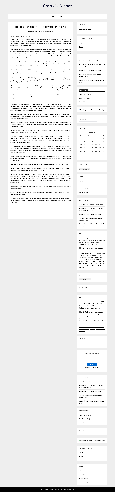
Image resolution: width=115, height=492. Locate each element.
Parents (80, 255)
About (53, 16)
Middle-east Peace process (99, 253)
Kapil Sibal (97, 248)
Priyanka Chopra (82, 257)
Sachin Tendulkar (92, 259)
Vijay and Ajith (82, 267)
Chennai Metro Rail (88, 242)
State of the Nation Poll (87, 261)
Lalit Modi (101, 248)
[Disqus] (40, 243)
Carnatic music (98, 240)
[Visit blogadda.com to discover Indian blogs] (92, 110)
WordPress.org (83, 192)
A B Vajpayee (81, 238)
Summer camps (95, 261)
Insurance (91, 248)
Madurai (87, 251)
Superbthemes (70, 489)
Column (82, 244)
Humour (83, 248)
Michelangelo (90, 253)
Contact (61, 16)
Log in (81, 181)
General (81, 102)
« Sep (80, 157)
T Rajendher (92, 265)
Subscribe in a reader (85, 29)
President (100, 255)
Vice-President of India (100, 265)
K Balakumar (49, 31)
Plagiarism (85, 255)
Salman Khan (98, 259)
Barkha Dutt (87, 240)
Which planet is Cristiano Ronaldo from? (90, 70)
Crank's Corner (57, 5)
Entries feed (82, 185)
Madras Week (82, 251)
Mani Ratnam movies (93, 251)
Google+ (81, 43)
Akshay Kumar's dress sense (91, 238)
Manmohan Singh (83, 253)
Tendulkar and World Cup (84, 265)
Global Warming (88, 244)
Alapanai (99, 238)
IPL (93, 248)
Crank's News (83, 98)
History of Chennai (96, 244)
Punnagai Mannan (90, 257)
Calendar (93, 240)
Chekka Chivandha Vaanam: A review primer (91, 61)
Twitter (81, 47)
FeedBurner (96, 367)
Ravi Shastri (84, 259)
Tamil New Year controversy (98, 263)
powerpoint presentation (92, 255)
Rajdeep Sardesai (98, 257)
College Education (96, 242)
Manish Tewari (101, 251)
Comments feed (83, 188)
